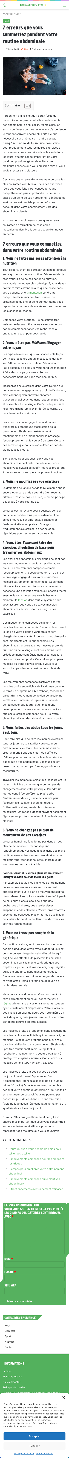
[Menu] (64, 6)
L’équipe (7, 1371)
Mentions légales (44, 1453)
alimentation (34, 292)
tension (22, 600)
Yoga (7, 1325)
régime (7, 1003)
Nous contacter (11, 1382)
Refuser (35, 1446)
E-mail (10, 1272)
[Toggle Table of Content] (26, 106)
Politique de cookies (24, 1453)
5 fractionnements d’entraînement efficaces (36, 1189)
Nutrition (10, 1341)
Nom (8, 1259)
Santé (8, 1347)
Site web (10, 1285)
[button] (63, 1397)
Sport (18, 13)
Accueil (9, 13)
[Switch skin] (4, 6)
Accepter (34, 1436)
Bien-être (10, 1330)
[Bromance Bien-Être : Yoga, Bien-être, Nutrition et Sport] (34, 5)
